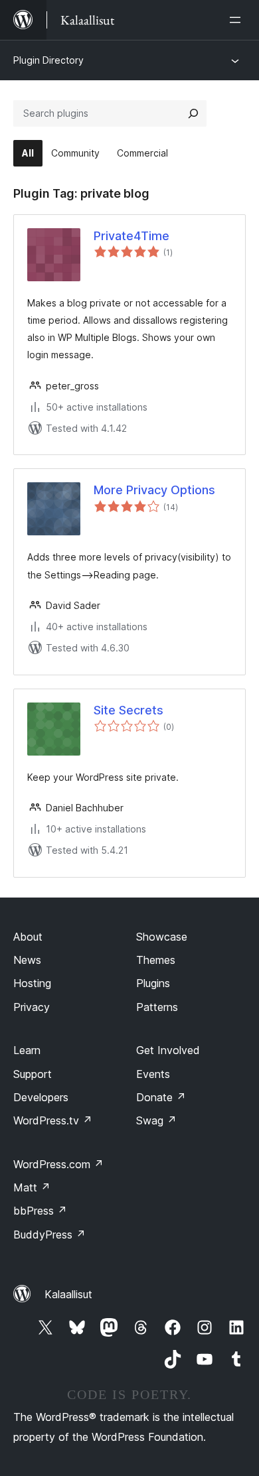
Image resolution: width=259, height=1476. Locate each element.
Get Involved (168, 1050)
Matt (31, 1187)
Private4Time (131, 236)
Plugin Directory (48, 60)
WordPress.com (58, 1164)
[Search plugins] (193, 113)
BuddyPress (49, 1234)
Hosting (32, 983)
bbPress (40, 1210)
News (27, 960)
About (28, 936)
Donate (161, 1097)
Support (32, 1074)
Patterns (157, 1007)
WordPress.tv (52, 1120)
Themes (155, 960)
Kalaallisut (68, 1294)
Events (153, 1074)
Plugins (153, 983)
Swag (156, 1120)
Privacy (31, 1007)
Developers (40, 1097)
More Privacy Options (154, 490)
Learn (27, 1050)
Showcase (161, 936)
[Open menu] (237, 20)
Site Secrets (128, 710)
